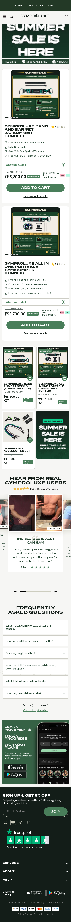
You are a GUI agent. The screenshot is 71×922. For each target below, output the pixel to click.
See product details (36, 195)
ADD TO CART (35, 187)
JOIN (56, 811)
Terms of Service (16, 902)
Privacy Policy (37, 902)
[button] (6, 117)
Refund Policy (56, 902)
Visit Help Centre (35, 710)
